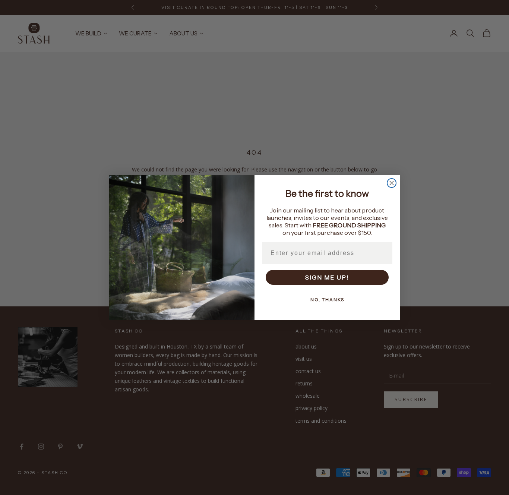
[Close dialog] (391, 183)
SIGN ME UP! (327, 277)
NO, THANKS (327, 299)
